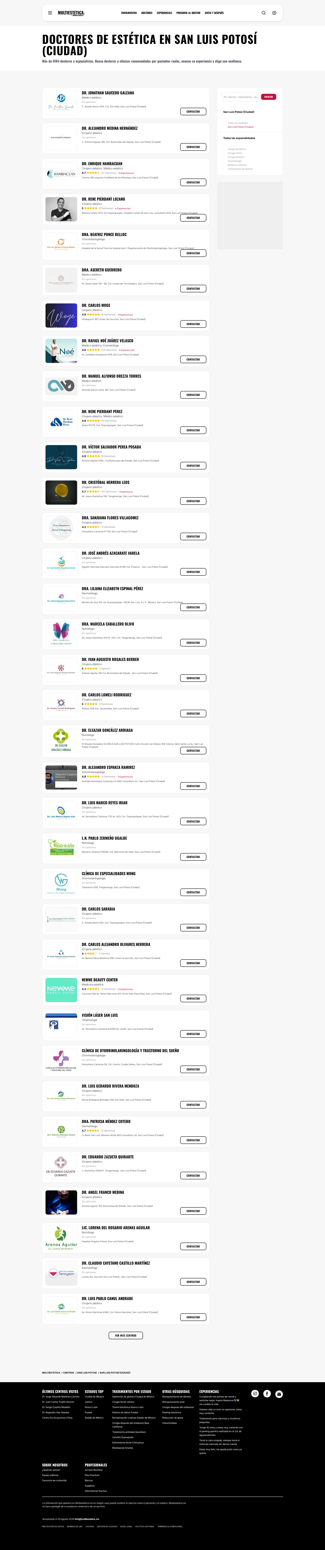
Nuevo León (91, 1407)
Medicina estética (237, 164)
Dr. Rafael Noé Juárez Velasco (107, 340)
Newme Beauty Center (100, 979)
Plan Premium (92, 1475)
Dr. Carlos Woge (96, 305)
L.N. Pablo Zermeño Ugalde (104, 838)
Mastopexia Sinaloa (122, 1447)
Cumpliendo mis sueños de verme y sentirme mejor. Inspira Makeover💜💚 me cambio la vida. (219, 1400)
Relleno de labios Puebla (125, 1412)
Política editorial (144, 1526)
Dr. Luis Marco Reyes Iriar (105, 802)
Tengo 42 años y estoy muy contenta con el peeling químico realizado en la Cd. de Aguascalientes (221, 1431)
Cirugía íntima (235, 153)
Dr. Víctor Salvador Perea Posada (111, 447)
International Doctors (96, 1491)
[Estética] (71, 13)
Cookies (90, 1526)
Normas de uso (75, 1526)
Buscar (268, 96)
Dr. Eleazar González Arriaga (107, 730)
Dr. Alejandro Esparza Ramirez (108, 767)
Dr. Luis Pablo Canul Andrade (107, 1298)
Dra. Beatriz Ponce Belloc (104, 234)
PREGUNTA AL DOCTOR (188, 13)
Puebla (88, 1412)
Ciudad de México (94, 1396)
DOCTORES (146, 13)
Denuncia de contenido (54, 1480)
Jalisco (88, 1401)
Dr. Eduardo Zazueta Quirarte (108, 1157)
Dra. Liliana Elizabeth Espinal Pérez (112, 588)
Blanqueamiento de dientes (176, 1396)
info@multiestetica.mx (87, 1519)
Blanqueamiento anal (173, 1401)
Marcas (89, 1480)
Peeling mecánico (171, 1412)
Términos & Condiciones (169, 1526)
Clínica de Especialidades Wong (109, 873)
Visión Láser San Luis (100, 1015)
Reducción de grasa (172, 1417)
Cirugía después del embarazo (178, 1407)
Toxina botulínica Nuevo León (128, 1407)
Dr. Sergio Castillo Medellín (56, 1407)
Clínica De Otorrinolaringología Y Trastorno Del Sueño (130, 1050)
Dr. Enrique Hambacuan (102, 163)
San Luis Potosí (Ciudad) (241, 126)
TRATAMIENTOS (129, 13)
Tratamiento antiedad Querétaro (129, 1432)
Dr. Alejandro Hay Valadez (55, 1412)
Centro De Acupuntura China (57, 1417)
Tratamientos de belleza (240, 168)
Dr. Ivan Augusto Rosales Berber (110, 659)
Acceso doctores (94, 1469)
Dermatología (235, 161)
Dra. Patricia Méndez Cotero (106, 1121)
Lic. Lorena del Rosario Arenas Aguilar (116, 1227)
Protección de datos (53, 1526)
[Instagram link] (255, 1394)
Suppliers (90, 1485)
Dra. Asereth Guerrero (102, 270)
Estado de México (94, 1417)
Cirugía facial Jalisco (123, 1401)
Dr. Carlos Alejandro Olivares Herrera (116, 944)
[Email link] (279, 1394)
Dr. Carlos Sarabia (98, 909)
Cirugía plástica (236, 157)
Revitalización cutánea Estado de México (134, 1417)
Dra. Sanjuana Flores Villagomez (110, 517)
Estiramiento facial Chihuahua (128, 1442)
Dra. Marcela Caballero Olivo (108, 624)
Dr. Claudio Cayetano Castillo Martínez (116, 1263)
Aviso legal (126, 1526)
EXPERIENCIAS (164, 13)
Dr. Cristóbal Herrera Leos (105, 482)
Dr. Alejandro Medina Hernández (110, 128)
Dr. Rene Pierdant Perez (102, 411)
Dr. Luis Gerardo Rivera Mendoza (110, 1086)
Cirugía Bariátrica (237, 149)
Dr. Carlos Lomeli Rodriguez (106, 694)
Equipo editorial (50, 1475)
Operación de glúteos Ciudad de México (133, 1396)
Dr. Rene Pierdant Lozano (103, 199)
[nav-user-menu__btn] (274, 13)
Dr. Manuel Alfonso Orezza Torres (111, 376)
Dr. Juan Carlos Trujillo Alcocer (58, 1401)
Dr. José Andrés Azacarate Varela (111, 553)
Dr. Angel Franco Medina (103, 1192)
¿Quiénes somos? (51, 1469)
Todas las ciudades (238, 122)
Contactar (193, 111)
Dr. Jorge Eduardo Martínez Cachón (60, 1396)
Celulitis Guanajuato (123, 1437)
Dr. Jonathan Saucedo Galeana (108, 92)
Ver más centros (126, 1335)
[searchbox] (242, 97)
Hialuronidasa (169, 1423)
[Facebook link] (267, 1394)
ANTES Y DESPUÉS (214, 13)
